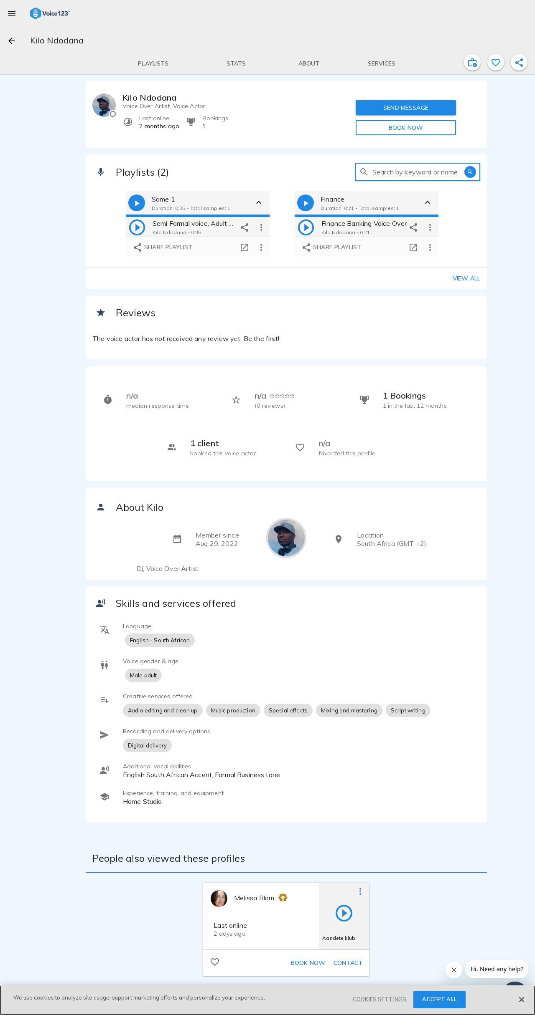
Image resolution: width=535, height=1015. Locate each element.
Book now (308, 963)
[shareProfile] (519, 62)
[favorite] (495, 62)
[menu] (11, 13)
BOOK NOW (406, 127)
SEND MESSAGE (405, 107)
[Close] (521, 999)
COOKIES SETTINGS (379, 999)
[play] (137, 227)
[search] (364, 172)
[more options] (261, 227)
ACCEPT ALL (439, 999)
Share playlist (167, 247)
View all (466, 278)
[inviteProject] (472, 62)
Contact (348, 963)
